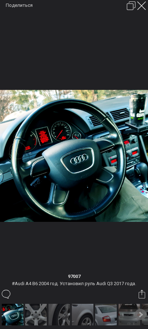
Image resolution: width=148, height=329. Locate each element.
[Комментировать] (6, 294)
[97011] (83, 314)
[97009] (36, 314)
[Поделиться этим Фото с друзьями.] (142, 294)
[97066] (130, 314)
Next (140, 314)
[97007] (13, 314)
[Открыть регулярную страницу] (131, 5)
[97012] (107, 314)
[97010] (60, 314)
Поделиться (19, 5)
